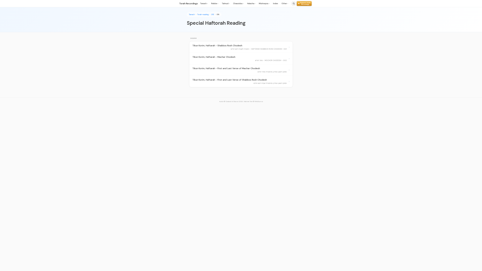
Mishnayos (264, 3)
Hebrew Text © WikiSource (253, 101)
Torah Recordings (188, 3)
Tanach (204, 3)
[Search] (293, 3)
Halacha (251, 3)
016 (218, 14)
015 (212, 14)
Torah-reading (203, 14)
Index (275, 3)
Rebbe (214, 3)
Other (285, 3)
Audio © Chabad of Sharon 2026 (231, 101)
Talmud (226, 3)
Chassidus (238, 3)
